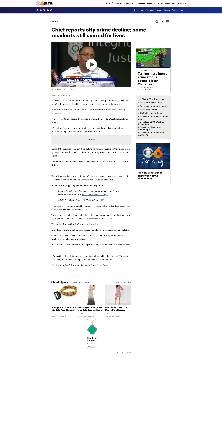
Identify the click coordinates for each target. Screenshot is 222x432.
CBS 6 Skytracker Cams (151, 113)
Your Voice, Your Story (154, 10)
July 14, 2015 (98, 200)
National (129, 3)
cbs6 (41, 10)
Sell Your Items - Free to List (80, 282)
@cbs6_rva (51, 10)
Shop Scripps (163, 3)
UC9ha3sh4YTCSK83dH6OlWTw (48, 10)
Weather (140, 3)
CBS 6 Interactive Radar (151, 103)
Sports (151, 3)
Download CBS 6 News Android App (149, 128)
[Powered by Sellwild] (128, 353)
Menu (109, 3)
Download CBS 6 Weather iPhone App (151, 123)
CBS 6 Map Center (148, 110)
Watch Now (178, 3)
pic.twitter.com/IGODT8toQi (95, 194)
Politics (174, 10)
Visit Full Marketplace (123, 282)
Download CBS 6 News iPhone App (153, 118)
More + (182, 10)
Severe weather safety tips (153, 106)
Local (119, 3)
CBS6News (37, 10)
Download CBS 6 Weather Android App (151, 134)
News (136, 10)
